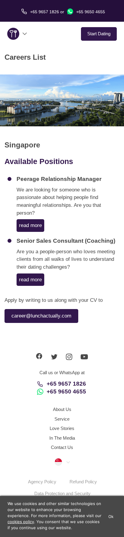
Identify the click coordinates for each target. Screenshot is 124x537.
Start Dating (98, 33)
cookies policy (21, 521)
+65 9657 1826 (66, 384)
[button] (62, 462)
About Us (62, 409)
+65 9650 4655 (90, 11)
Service (62, 419)
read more (30, 225)
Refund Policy (83, 481)
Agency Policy (42, 481)
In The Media (62, 438)
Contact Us (62, 447)
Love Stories (62, 428)
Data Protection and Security (62, 493)
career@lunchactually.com (41, 316)
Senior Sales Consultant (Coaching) (66, 241)
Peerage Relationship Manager (59, 179)
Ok (111, 516)
